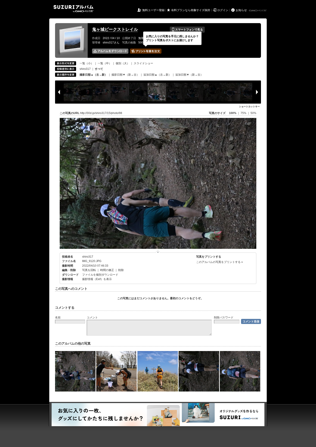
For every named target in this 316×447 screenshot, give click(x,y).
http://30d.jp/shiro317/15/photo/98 (101, 113)
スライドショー (143, 63)
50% (253, 113)
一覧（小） (86, 63)
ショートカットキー (249, 106)
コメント (92, 317)
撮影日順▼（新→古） (125, 74)
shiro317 (85, 69)
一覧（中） (105, 63)
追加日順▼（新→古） (189, 74)
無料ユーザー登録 (153, 10)
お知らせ (241, 10)
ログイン (222, 10)
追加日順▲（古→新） (157, 74)
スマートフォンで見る (187, 30)
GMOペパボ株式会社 (258, 10)
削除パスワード (223, 317)
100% (232, 113)
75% (244, 113)
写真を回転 (89, 270)
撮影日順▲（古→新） (93, 74)
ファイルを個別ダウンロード (100, 274)
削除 (121, 270)
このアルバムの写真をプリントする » (219, 262)
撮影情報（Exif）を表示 (97, 279)
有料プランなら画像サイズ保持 (190, 10)
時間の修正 (107, 270)
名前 (58, 317)
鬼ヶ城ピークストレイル (115, 29)
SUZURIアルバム (73, 9)
